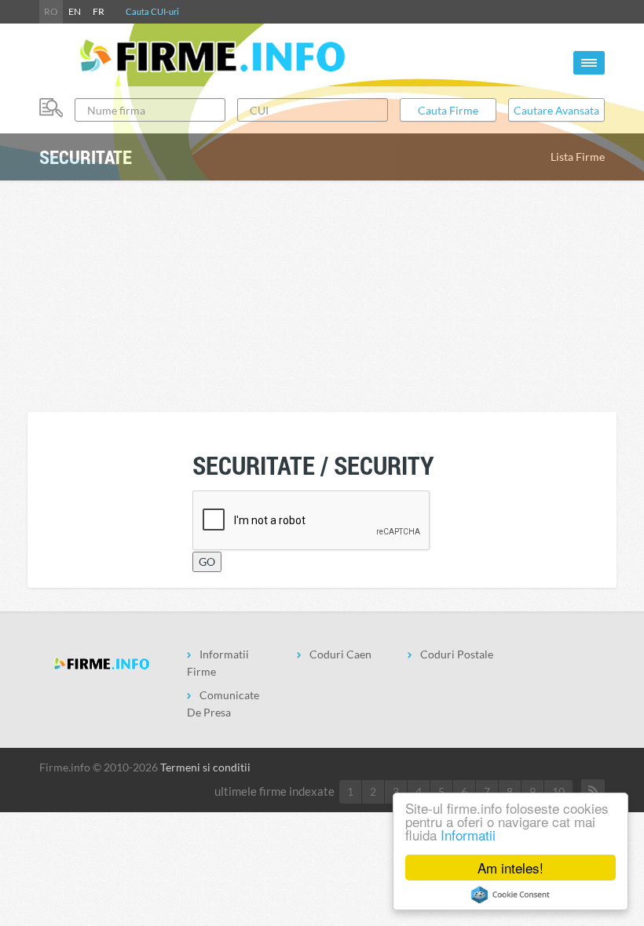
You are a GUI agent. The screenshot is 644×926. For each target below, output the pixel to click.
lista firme (578, 156)
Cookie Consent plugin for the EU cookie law (510, 894)
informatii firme (218, 662)
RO (51, 11)
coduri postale (456, 654)
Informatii (468, 834)
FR (98, 11)
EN (74, 11)
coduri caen (340, 654)
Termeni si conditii (205, 767)
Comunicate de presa (223, 703)
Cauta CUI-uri (152, 11)
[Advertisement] (325, 294)
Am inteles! (510, 867)
